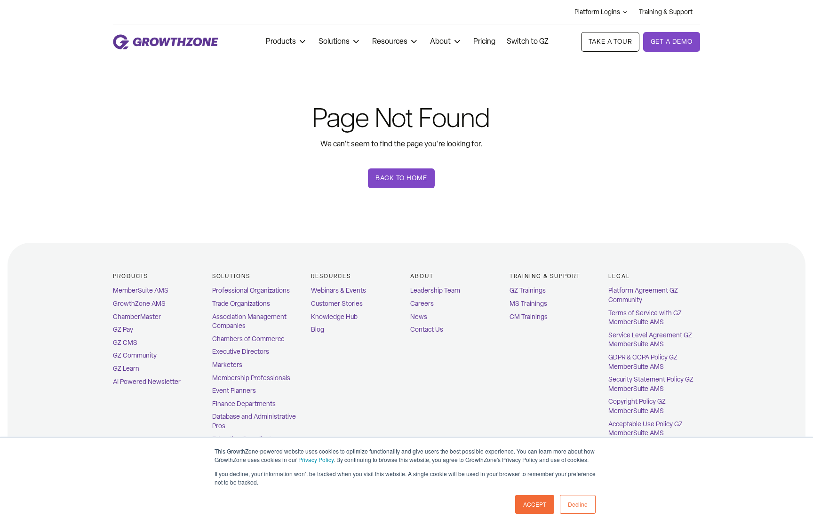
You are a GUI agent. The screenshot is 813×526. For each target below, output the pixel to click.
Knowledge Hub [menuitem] (334, 317)
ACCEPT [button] (534, 504)
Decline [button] (578, 504)
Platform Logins (597, 12)
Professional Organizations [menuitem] (251, 291)
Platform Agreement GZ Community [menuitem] (643, 295)
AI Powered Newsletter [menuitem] (147, 382)
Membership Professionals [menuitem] (251, 378)
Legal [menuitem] (619, 276)
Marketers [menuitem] (227, 365)
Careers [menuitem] (422, 304)
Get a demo (672, 42)
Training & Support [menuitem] (545, 276)
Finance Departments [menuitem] (244, 404)
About (440, 41)
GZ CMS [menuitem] (125, 343)
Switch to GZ (528, 41)
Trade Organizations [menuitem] (241, 304)
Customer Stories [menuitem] (337, 304)
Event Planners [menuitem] (234, 391)
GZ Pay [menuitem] (123, 330)
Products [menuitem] (130, 276)
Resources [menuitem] (331, 276)
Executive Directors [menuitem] (240, 352)
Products (281, 41)
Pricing (484, 41)
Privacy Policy (316, 459)
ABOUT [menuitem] (422, 276)
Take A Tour (610, 42)
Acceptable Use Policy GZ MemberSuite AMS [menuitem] (645, 429)
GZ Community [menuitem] (135, 355)
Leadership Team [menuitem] (435, 291)
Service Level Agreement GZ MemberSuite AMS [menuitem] (650, 340)
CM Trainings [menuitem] (529, 317)
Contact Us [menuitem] (426, 330)
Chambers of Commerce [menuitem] (248, 339)
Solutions (334, 41)
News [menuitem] (418, 317)
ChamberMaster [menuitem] (137, 317)
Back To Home (401, 178)
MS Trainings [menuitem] (528, 304)
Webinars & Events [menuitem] (338, 291)
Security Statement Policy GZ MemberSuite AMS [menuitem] (650, 384)
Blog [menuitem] (317, 330)
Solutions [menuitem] (231, 276)
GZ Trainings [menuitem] (528, 291)
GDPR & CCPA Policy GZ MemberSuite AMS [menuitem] (643, 362)
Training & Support (666, 12)
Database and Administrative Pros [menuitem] (254, 421)
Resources (389, 41)
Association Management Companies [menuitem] (249, 321)
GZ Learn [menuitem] (126, 369)
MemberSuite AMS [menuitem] (140, 291)
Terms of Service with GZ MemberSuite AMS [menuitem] (645, 318)
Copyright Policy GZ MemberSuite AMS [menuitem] (637, 406)
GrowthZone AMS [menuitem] (139, 304)
